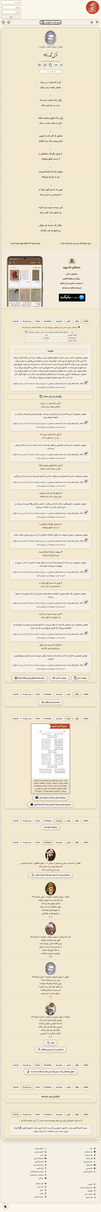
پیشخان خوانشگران (37, 1171)
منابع (42, 1190)
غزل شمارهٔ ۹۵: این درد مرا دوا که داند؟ (76, 243)
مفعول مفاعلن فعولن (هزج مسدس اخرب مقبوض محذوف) (48, 332)
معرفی (90, 1184)
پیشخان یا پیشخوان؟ (37, 1175)
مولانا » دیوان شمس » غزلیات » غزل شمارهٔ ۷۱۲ (50, 1017)
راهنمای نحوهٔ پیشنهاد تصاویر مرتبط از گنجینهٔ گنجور (52, 804)
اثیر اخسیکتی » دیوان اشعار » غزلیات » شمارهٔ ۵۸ (51, 937)
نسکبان (41, 1178)
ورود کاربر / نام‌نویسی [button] (52, 22)
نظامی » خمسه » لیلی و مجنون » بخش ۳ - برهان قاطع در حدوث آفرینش (50, 863)
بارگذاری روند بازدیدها (50, 1096)
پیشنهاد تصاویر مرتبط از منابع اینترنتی (52, 797)
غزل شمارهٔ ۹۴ (50, 55)
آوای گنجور (40, 1168)
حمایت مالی (89, 1194)
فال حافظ (89, 1158)
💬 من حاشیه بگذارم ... (29, 1120)
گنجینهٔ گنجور (39, 1161)
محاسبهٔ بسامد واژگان (52, 702)
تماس (42, 1193)
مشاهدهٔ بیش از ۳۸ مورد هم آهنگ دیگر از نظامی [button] (52, 875)
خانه (91, 1148)
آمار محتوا (89, 1197)
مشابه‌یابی (89, 1168)
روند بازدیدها (27, 321)
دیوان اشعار (51, 46)
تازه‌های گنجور (88, 1171)
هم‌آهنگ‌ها (48, 321)
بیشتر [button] (52, 1042)
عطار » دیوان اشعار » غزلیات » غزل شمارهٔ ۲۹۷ (50, 897)
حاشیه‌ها (16, 321)
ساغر (42, 1155)
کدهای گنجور (39, 1148)
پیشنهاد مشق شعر (50, 827)
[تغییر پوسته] (5, 1206)
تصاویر (69, 321)
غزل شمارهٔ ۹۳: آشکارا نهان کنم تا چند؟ (25, 243)
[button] (97, 22)
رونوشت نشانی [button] (60, 678)
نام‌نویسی (58, 1128)
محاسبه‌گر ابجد (38, 1165)
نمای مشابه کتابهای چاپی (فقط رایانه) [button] (31, 678)
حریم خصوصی (39, 1196)
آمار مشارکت (39, 1183)
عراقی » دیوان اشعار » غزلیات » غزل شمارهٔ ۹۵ (50, 977)
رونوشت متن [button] (82, 678)
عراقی (60, 46)
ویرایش (42, 387)
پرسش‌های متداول (86, 1187)
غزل (46, 335)
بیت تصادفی (88, 1152)
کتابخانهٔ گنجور (39, 1158)
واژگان (77, 321)
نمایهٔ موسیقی (88, 1161)
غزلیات (42, 46)
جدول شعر (89, 1155)
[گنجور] (92, 7)
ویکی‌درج (46, 338)
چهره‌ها (90, 1191)
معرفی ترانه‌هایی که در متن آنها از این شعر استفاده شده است (52, 1071)
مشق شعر (59, 321)
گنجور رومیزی (39, 1152)
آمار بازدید (40, 1187)
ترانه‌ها (38, 321)
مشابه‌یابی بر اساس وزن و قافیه (52, 1049)
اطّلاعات (85, 321)
